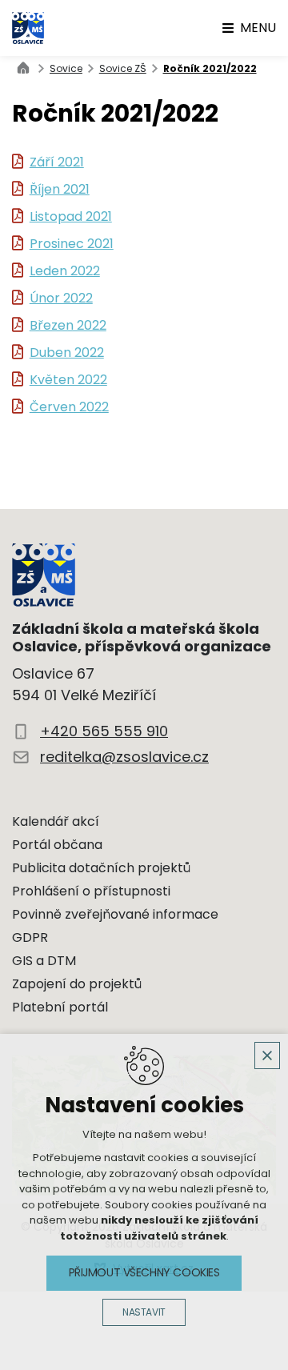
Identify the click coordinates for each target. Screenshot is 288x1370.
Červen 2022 (69, 407)
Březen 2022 (68, 325)
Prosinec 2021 (72, 244)
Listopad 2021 (71, 217)
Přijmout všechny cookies (144, 1272)
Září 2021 (57, 162)
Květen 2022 (68, 380)
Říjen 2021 (60, 189)
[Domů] (27, 66)
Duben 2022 (67, 353)
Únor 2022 (61, 298)
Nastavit (144, 1312)
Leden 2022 (65, 271)
